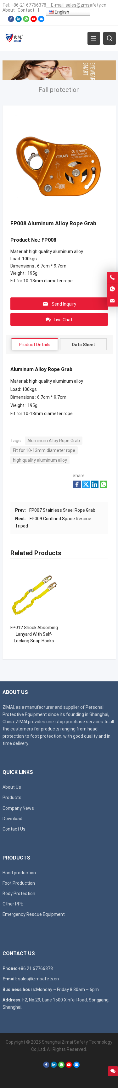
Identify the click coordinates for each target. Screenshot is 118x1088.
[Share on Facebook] (77, 486)
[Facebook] (11, 20)
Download (12, 818)
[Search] (109, 38)
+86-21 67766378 (28, 5)
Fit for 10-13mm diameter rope (44, 450)
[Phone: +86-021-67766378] (112, 277)
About (9, 10)
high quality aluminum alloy (40, 460)
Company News (18, 808)
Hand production (19, 872)
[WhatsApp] (26, 20)
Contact (26, 10)
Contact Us (14, 829)
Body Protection (19, 893)
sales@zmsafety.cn (85, 5)
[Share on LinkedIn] (94, 486)
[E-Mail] (41, 20)
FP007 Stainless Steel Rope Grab (62, 510)
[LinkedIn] (18, 20)
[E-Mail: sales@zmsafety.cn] (112, 301)
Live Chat (63, 319)
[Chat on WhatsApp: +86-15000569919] (112, 289)
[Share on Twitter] (85, 486)
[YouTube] (33, 20)
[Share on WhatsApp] (103, 486)
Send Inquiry (64, 304)
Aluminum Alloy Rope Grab (53, 440)
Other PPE (13, 903)
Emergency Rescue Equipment (34, 914)
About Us (12, 787)
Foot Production (19, 883)
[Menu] (93, 38)
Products (12, 797)
